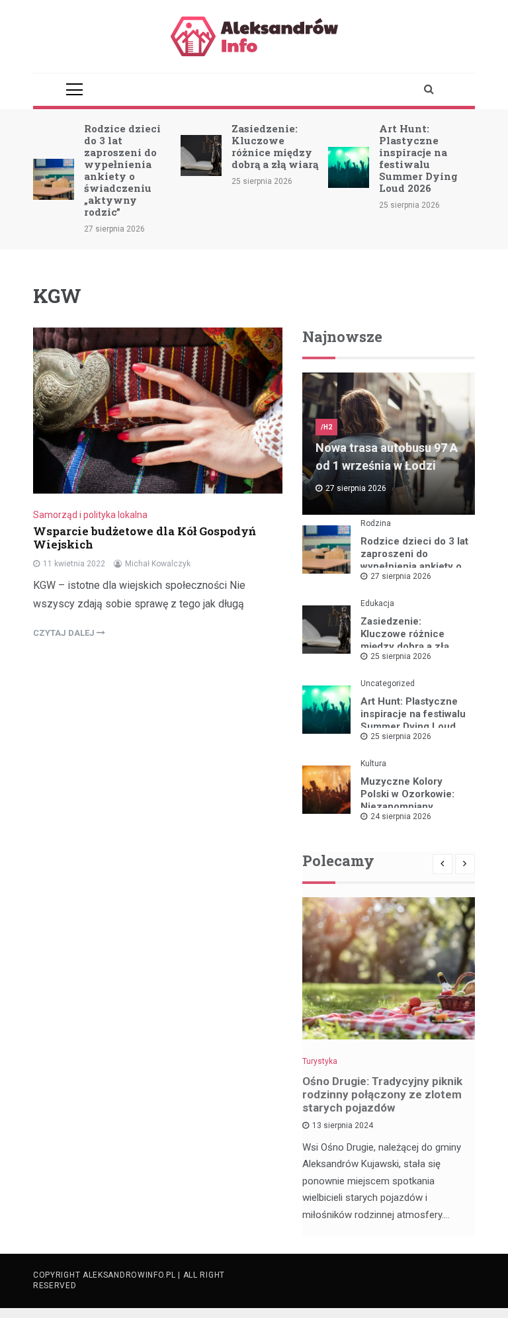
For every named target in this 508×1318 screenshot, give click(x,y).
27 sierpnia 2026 (400, 576)
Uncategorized (387, 683)
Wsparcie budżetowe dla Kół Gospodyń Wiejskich (144, 537)
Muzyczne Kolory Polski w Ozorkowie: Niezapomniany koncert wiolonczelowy (414, 800)
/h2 (326, 427)
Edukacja (377, 603)
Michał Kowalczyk (157, 563)
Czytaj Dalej (65, 633)
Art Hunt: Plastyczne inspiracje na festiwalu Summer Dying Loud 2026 (418, 158)
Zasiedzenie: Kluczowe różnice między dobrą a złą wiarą (275, 146)
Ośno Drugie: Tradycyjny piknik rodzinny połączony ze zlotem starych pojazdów (382, 1094)
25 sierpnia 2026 (400, 656)
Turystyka (319, 1061)
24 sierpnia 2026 (400, 816)
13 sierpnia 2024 (342, 1125)
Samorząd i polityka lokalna (90, 514)
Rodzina (375, 523)
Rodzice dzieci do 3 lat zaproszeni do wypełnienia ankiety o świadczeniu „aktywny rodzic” (122, 170)
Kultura (373, 763)
